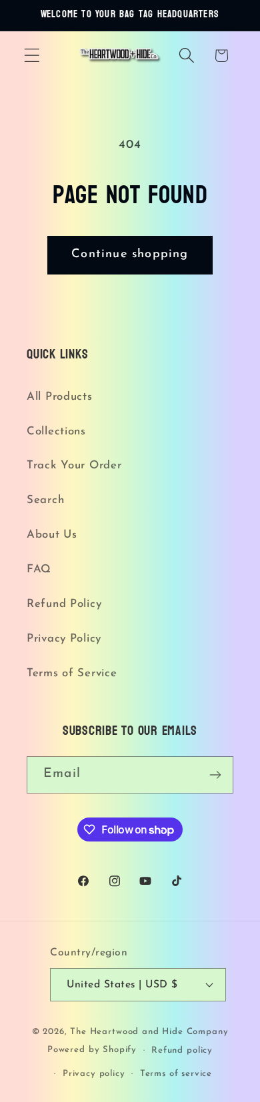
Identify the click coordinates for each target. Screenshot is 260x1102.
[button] (32, 55)
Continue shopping (129, 255)
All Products (60, 396)
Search (45, 500)
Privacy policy (94, 1073)
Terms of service (176, 1073)
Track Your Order (74, 465)
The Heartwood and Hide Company (149, 1031)
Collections (56, 431)
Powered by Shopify (92, 1050)
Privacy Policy (64, 638)
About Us (52, 534)
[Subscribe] (215, 775)
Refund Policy (64, 604)
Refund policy (182, 1050)
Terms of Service (72, 673)
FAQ (39, 569)
